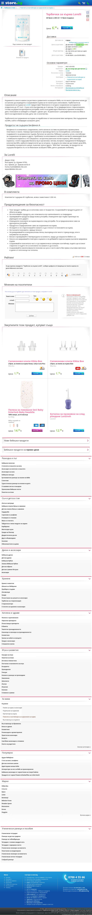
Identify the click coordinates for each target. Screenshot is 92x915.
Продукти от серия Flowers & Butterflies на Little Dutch (21, 775)
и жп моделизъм (36, 894)
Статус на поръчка (11, 884)
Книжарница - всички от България (39, 877)
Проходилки (6, 669)
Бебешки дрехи (7, 555)
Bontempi (5, 798)
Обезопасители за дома (10, 544)
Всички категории (84, 747)
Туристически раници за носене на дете (16, 483)
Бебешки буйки (7, 561)
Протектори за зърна (10, 714)
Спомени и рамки (8, 693)
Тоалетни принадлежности (11, 629)
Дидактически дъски (9, 535)
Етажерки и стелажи (9, 518)
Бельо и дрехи (7, 726)
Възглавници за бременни (11, 724)
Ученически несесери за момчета (14, 848)
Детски (32, 889)
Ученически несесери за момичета (14, 854)
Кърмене (5, 704)
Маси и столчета (7, 521)
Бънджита (5, 666)
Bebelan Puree (6, 801)
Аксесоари (5, 572)
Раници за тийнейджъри (11, 839)
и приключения (34, 899)
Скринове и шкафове (9, 515)
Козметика (5, 635)
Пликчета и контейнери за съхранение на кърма (36, 8)
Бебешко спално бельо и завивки (13, 506)
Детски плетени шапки (10, 763)
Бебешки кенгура (8, 475)
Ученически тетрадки (9, 833)
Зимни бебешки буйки (10, 564)
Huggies (4, 812)
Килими (5, 541)
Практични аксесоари (9, 735)
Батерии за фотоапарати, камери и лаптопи (40, 904)
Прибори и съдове (8, 589)
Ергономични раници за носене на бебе (16, 478)
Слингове (5, 481)
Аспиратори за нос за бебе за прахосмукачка (17, 769)
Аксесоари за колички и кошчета (13, 469)
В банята (5, 626)
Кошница (9, 882)
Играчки (5, 687)
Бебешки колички (8, 463)
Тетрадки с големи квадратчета (13, 842)
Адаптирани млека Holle (10, 766)
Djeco (3, 792)
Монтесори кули (7, 529)
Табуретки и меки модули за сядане (14, 524)
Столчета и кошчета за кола (12, 466)
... (17, 8)
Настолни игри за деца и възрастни (37, 879)
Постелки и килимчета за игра (13, 664)
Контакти (8, 879)
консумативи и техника (36, 882)
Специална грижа (8, 644)
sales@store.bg (82, 889)
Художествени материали (34, 884)
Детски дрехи (6, 558)
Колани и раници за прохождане (13, 675)
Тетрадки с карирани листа (11, 845)
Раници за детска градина (11, 836)
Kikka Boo (5, 786)
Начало (8, 877)
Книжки (4, 690)
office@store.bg (84, 891)
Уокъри (4, 672)
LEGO (3, 795)
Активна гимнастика (9, 661)
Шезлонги (5, 681)
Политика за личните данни (84, 909)
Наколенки (5, 678)
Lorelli (67, 71)
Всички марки (85, 815)
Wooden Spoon (7, 803)
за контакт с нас (79, 888)
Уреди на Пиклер (8, 532)
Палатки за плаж (8, 492)
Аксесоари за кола (8, 472)
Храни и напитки (8, 583)
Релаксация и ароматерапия (12, 732)
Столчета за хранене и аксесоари (13, 607)
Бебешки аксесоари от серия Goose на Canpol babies (20, 772)
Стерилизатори (7, 604)
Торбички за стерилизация (11, 601)
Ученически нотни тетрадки (12, 857)
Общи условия (71, 909)
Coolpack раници (8, 860)
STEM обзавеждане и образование (37, 892)
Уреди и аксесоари (8, 641)
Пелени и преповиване (10, 618)
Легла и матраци (8, 503)
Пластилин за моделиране (11, 851)
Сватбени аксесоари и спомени (13, 741)
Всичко (36, 896)
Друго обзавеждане (8, 538)
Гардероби (5, 512)
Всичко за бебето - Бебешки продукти (38, 891)
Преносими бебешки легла (11, 489)
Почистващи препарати (10, 623)
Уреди (4, 595)
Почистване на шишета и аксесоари (14, 598)
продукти (34, 886)
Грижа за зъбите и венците (11, 638)
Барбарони (5, 526)
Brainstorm (5, 806)
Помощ (8, 887)
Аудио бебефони (7, 758)
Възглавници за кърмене (11, 720)
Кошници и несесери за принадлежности (16, 632)
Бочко (4, 809)
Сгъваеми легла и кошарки (11, 486)
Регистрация (9, 886)
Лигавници (6, 592)
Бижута (4, 738)
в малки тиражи (37, 897)
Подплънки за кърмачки (11, 711)
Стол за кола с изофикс (10, 760)
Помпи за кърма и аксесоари (12, 708)
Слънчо (4, 789)
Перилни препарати (9, 621)
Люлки (4, 684)
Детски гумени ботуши (10, 569)
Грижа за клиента (11, 881)
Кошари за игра (7, 655)
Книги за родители (8, 744)
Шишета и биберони (9, 586)
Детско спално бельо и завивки (13, 509)
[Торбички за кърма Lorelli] (22, 28)
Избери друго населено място (79, 42)
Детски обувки (7, 567)
